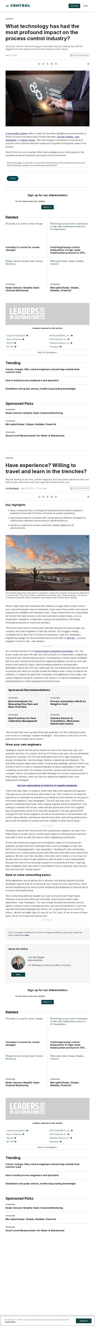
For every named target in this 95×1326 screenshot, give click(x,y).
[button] (7, 6)
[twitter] (47, 64)
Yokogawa (54, 347)
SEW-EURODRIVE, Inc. (59, 335)
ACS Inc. (71, 638)
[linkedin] (43, 64)
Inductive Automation (15, 335)
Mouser (9, 343)
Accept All (83, 1321)
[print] (88, 64)
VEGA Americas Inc (57, 339)
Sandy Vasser (28, 140)
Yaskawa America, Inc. (59, 343)
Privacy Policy (10, 1322)
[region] (47, 1321)
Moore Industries (13, 339)
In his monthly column (16, 133)
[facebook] (39, 64)
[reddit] (52, 64)
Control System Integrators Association (54, 651)
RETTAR (10, 347)
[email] (56, 64)
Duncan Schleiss (65, 137)
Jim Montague (12, 488)
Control (9, 19)
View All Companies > (47, 352)
